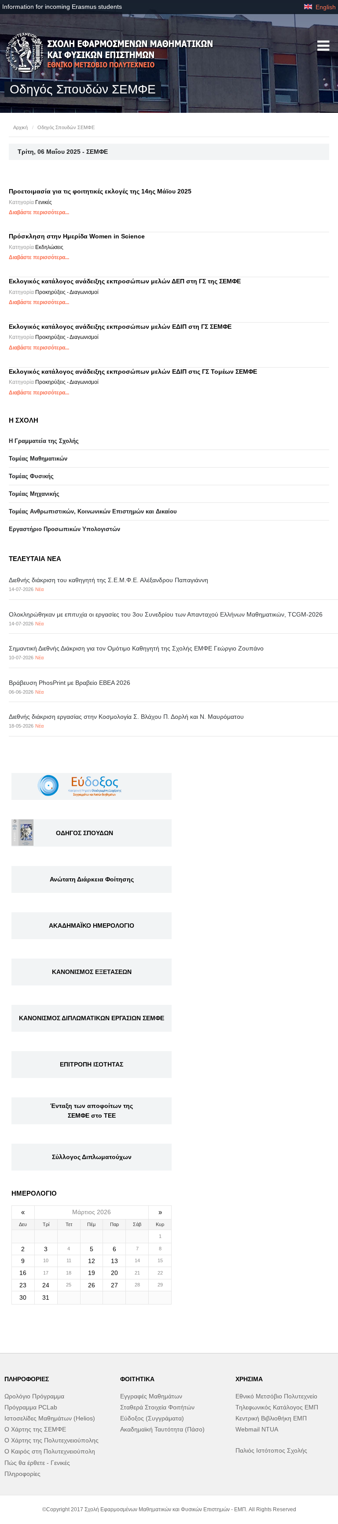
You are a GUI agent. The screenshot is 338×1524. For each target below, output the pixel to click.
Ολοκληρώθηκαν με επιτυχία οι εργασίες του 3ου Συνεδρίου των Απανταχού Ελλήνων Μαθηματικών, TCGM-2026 (166, 614)
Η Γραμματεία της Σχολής (44, 441)
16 (22, 1272)
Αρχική (20, 127)
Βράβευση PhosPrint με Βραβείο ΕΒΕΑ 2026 (69, 682)
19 (91, 1272)
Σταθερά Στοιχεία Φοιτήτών (157, 1407)
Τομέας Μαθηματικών (38, 458)
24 (45, 1285)
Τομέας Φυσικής (31, 476)
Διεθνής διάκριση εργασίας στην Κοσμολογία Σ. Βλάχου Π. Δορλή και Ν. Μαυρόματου (126, 716)
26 (91, 1285)
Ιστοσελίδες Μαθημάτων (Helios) (49, 1418)
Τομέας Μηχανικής (34, 494)
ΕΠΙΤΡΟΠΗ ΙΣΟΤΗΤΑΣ (91, 1064)
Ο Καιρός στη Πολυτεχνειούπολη (49, 1451)
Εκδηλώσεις (49, 247)
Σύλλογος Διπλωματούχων (92, 1156)
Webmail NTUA (256, 1429)
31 (45, 1297)
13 (114, 1260)
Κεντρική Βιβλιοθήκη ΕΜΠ (271, 1418)
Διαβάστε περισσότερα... (39, 212)
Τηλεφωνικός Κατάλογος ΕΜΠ (276, 1407)
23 (22, 1285)
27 (114, 1285)
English (325, 7)
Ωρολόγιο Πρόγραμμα (34, 1396)
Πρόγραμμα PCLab (30, 1407)
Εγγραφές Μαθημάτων (151, 1396)
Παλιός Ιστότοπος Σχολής (271, 1450)
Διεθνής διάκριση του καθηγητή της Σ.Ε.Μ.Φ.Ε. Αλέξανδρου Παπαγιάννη (108, 580)
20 (114, 1272)
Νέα (39, 589)
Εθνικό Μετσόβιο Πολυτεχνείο (276, 1396)
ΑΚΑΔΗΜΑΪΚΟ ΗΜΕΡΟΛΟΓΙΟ (91, 925)
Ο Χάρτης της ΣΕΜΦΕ (35, 1429)
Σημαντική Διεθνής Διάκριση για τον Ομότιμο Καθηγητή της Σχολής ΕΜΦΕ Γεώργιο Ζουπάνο (136, 648)
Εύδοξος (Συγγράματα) (152, 1418)
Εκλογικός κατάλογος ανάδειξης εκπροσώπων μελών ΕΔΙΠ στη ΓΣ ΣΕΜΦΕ (120, 326)
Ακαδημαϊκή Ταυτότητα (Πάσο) (162, 1429)
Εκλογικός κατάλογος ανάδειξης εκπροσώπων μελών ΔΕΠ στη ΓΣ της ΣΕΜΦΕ (125, 281)
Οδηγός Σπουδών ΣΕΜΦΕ (66, 127)
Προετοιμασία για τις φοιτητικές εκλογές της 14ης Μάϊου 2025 (100, 191)
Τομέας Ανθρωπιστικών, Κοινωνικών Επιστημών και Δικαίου (93, 511)
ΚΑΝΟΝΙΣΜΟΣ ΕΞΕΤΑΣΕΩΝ (92, 971)
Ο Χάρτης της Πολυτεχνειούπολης (51, 1440)
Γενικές (43, 202)
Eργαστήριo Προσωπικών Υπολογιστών (64, 529)
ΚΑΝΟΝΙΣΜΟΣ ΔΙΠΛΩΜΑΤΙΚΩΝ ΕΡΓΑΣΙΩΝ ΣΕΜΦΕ (91, 1018)
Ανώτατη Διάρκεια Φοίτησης (92, 879)
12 (91, 1260)
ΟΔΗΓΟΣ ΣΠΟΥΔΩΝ (84, 832)
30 (22, 1297)
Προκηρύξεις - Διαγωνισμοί (67, 292)
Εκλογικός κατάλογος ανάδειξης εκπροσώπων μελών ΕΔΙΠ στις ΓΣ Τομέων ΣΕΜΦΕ (133, 371)
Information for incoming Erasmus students (62, 6)
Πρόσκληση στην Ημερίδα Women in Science (77, 236)
